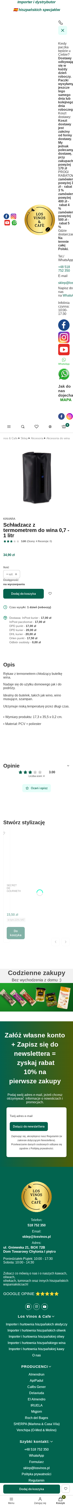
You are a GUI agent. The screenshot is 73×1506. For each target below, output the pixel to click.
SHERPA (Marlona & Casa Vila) (37, 1424)
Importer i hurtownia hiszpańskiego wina (36, 1343)
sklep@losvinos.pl (36, 1468)
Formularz (36, 1462)
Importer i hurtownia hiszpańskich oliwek (37, 1330)
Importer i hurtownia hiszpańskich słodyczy (36, 1324)
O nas (36, 1355)
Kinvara (9, 518)
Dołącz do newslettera (29, 1126)
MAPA (66, 400)
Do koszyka (15, 933)
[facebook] (61, 416)
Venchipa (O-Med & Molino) (36, 1430)
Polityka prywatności (36, 1474)
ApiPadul (36, 1380)
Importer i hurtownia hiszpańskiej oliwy (36, 1336)
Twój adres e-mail (21, 1116)
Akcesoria (37, 438)
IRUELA (37, 1405)
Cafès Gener (36, 1387)
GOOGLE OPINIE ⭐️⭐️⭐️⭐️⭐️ (31, 1294)
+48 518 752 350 (36, 1449)
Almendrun (36, 1374)
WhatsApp (36, 1455)
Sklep (24, 438)
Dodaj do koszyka (23, 593)
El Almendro (36, 1399)
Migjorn (36, 1411)
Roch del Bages (36, 1418)
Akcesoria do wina (58, 438)
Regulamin (36, 1480)
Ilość (6, 567)
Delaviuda (36, 1393)
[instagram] (69, 416)
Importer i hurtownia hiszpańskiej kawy (36, 1349)
